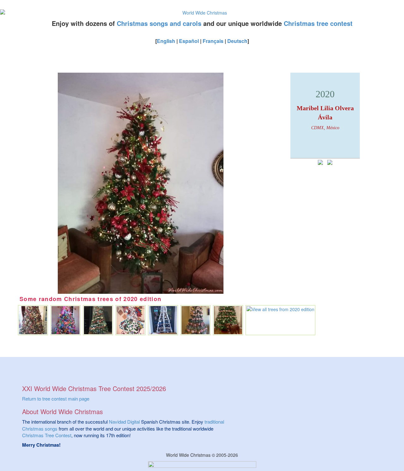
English (166, 41)
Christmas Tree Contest (46, 435)
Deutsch (237, 41)
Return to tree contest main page (55, 398)
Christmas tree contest (318, 23)
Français (213, 41)
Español (189, 41)
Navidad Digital (124, 421)
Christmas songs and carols (159, 23)
